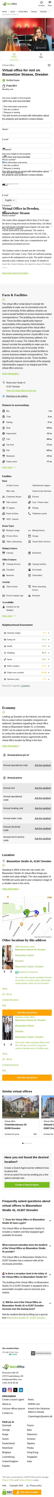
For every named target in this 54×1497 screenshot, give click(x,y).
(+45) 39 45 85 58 (10, 1383)
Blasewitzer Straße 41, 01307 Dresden (26, 1318)
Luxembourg (8, 1457)
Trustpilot (6, 150)
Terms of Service (26, 1480)
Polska (30, 1448)
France (30, 1425)
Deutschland (8, 1443)
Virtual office (23, 12)
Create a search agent (13, 1399)
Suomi (5, 1439)
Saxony (34, 12)
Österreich (32, 1434)
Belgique (6, 1452)
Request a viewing (12, 112)
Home (4, 12)
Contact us (7, 1413)
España (6, 1466)
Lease (12, 12)
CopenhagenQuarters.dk (40, 1416)
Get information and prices (15, 106)
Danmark (6, 1425)
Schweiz (31, 1439)
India (29, 1461)
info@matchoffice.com (12, 1379)
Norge (5, 1434)
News (31, 1399)
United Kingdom (10, 1461)
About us (6, 1404)
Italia (29, 1430)
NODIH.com (34, 1404)
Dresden (43, 12)
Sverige (6, 1430)
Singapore (32, 1457)
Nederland (7, 1448)
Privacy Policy (8, 1480)
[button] (4, 971)
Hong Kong (32, 1452)
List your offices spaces (13, 1408)
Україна (31, 1443)
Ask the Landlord (11, 109)
